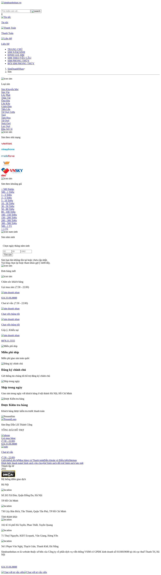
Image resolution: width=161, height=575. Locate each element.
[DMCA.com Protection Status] (8, 476)
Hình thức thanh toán (11, 463)
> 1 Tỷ (4, 229)
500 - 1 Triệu (7, 192)
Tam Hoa (6, 117)
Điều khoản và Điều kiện (56, 460)
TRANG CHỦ (15, 49)
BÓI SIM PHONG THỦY (21, 63)
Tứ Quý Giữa (8, 112)
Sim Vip (5, 92)
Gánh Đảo (6, 106)
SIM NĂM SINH (16, 52)
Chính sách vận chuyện (34, 463)
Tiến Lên (5, 109)
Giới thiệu (6, 460)
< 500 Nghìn (7, 189)
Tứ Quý (5, 120)
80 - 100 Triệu (8, 212)
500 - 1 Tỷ (6, 226)
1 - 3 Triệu (6, 195)
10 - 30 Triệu (7, 203)
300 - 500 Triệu (9, 223)
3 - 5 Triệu (6, 197)
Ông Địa (5, 100)
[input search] (36, 11)
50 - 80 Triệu (7, 209)
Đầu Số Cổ (6, 129)
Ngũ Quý (6, 123)
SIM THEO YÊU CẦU (19, 57)
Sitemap (73, 460)
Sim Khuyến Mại (9, 89)
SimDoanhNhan (16, 68)
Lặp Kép (5, 103)
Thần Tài (5, 98)
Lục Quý (5, 126)
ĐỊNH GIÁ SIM (16, 55)
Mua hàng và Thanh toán (31, 460)
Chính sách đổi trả (55, 463)
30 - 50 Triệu (7, 206)
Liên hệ (15, 460)
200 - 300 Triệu (9, 220)
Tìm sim (8, 255)
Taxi (3, 115)
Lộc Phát (5, 95)
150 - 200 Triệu (9, 217)
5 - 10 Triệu (7, 200)
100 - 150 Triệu (9, 214)
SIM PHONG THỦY (18, 60)
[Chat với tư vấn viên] (12, 572)
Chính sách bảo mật (73, 463)
